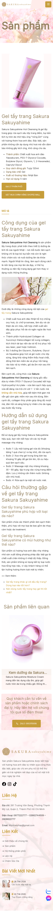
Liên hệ (8, 856)
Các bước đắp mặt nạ (21, 884)
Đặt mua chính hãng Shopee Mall (23, 195)
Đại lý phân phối (14, 186)
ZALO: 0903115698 (28, 723)
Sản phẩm (10, 846)
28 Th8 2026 (20, 881)
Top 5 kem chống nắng (22, 897)
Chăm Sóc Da (12, 861)
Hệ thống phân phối (15, 851)
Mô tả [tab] (5, 210)
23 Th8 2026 (20, 894)
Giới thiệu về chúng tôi (16, 841)
